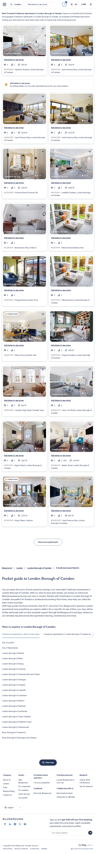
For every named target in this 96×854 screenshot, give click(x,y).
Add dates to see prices (14, 60)
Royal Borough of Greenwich (13, 732)
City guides (23, 798)
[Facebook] (5, 824)
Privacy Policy (7, 849)
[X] (20, 824)
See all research (86, 786)
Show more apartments (48, 542)
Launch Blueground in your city (65, 781)
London (19, 568)
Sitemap (44, 849)
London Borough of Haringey (14, 679)
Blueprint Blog (8, 791)
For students (23, 790)
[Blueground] (13, 819)
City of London (8, 642)
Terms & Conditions (21, 849)
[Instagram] (15, 824)
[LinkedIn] (10, 824)
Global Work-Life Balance (85, 781)
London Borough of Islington (13, 685)
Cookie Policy (34, 849)
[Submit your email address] (90, 833)
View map (49, 762)
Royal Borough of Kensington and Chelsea (19, 737)
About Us (7, 780)
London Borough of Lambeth (14, 690)
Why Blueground (23, 781)
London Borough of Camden (39, 568)
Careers (6, 783)
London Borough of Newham (14, 706)
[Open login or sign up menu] (90, 4)
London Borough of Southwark (14, 711)
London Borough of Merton (13, 701)
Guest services (24, 794)
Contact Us (7, 795)
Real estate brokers (65, 793)
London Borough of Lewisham (14, 695)
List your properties (42, 782)
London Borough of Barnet (13, 653)
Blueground (7, 568)
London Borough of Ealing (13, 664)
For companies (24, 786)
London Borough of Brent (12, 658)
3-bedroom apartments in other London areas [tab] (21, 634)
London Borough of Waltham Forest (16, 722)
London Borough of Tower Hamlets (16, 716)
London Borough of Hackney (14, 669)
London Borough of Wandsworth (15, 727)
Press (5, 787)
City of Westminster (10, 648)
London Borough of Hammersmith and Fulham (21, 674)
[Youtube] (25, 824)
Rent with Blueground (42, 793)
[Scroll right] (92, 634)
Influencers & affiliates (66, 797)
